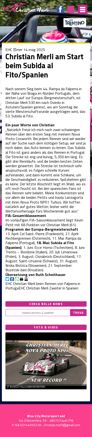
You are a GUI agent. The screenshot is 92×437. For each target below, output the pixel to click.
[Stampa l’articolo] (26, 279)
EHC (8, 49)
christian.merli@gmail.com (62, 425)
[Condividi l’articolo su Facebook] (12, 279)
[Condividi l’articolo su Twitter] (7, 279)
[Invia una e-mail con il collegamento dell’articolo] (21, 279)
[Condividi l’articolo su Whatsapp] (17, 279)
